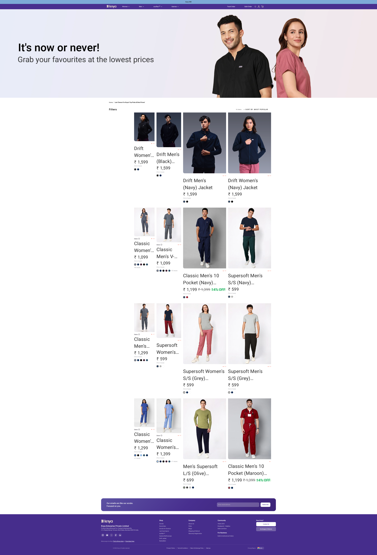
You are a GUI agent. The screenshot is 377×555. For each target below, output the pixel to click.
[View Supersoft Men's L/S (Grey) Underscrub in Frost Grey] (190, 487)
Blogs (190, 529)
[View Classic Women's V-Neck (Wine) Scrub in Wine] (141, 264)
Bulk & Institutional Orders (226, 536)
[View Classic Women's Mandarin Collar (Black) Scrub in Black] (138, 455)
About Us (191, 524)
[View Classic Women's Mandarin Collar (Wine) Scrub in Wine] (166, 461)
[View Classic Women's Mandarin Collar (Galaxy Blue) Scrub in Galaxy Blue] (135, 455)
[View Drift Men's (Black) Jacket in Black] (157, 175)
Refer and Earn (222, 529)
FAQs (190, 526)
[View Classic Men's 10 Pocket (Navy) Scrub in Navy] (184, 297)
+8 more (137, 267)
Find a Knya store (118, 541)
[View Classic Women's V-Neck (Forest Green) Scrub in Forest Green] (147, 264)
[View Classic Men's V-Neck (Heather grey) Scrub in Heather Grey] (157, 271)
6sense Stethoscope (165, 536)
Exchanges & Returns (266, 529)
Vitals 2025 (221, 524)
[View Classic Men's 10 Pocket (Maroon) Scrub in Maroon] (187, 297)
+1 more (137, 458)
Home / (111, 102)
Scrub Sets (162, 526)
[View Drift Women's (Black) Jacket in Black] (135, 169)
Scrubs (161, 524)
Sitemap (208, 548)
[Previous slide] (136, 127)
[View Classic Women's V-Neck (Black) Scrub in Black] (144, 264)
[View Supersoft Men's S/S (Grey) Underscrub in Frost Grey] (232, 297)
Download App (129, 541)
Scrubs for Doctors (165, 529)
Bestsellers (162, 541)
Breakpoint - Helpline (224, 526)
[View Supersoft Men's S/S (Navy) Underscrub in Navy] (229, 297)
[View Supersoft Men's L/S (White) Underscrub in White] (196, 487)
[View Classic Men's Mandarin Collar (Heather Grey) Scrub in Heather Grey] (135, 360)
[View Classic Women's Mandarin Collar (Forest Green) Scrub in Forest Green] (144, 455)
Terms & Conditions (183, 548)
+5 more (174, 270)
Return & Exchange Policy (197, 548)
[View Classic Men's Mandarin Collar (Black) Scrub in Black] (141, 360)
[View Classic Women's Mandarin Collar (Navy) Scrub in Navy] (147, 455)
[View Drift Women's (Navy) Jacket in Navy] (138, 169)
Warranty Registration (195, 534)
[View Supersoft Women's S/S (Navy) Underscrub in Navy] (157, 366)
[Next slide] (152, 127)
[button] (255, 109)
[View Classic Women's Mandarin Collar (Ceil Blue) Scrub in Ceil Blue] (141, 455)
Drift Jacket (162, 538)
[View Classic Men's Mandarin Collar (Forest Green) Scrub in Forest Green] (147, 360)
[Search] (255, 6)
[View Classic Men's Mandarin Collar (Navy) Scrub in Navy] (138, 360)
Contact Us (266, 524)
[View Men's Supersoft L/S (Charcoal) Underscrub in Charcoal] (187, 487)
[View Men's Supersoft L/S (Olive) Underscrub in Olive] (184, 487)
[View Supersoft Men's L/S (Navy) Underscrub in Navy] (193, 487)
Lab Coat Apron (164, 531)
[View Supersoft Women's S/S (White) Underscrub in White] (163, 366)
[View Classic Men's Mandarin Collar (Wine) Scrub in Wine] (144, 360)
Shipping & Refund (194, 531)
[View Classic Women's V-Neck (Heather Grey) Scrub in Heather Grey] (135, 264)
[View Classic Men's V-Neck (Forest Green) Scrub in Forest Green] (169, 271)
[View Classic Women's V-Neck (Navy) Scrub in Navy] (138, 264)
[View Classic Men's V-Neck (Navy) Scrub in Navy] (160, 271)
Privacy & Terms (171, 548)
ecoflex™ (162, 534)
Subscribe (265, 505)
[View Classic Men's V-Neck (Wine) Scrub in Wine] (166, 271)
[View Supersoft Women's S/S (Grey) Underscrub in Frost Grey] (160, 366)
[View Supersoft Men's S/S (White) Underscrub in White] (235, 297)
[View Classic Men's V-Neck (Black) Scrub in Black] (163, 271)
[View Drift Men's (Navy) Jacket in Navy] (160, 175)
